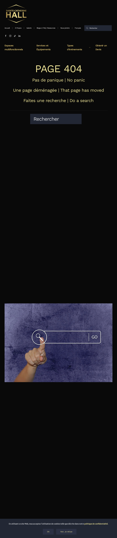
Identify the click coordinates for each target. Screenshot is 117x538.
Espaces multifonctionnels (14, 47)
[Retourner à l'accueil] (16, 13)
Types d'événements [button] (74, 47)
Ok (48, 532)
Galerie (29, 28)
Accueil (7, 28)
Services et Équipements (43, 47)
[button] (78, 28)
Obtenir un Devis (101, 47)
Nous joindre (65, 28)
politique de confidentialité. (96, 524)
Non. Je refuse (66, 532)
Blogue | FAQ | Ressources (46, 28)
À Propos (18, 28)
